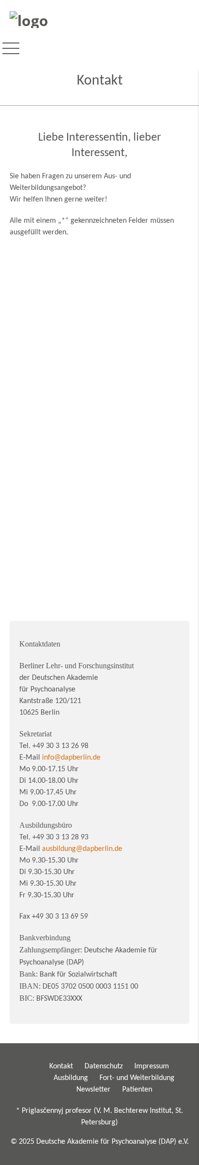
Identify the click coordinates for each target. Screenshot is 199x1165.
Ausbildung (71, 1078)
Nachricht (48, 371)
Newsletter (93, 1089)
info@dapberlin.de (71, 758)
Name (43, 273)
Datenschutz (104, 1066)
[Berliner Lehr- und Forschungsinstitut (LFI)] (29, 19)
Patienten (137, 1089)
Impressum (151, 1066)
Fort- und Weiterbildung (137, 1078)
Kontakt (61, 1066)
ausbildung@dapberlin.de (82, 849)
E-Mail (44, 314)
